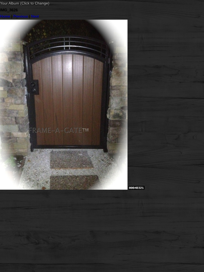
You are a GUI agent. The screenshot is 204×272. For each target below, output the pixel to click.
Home (5, 16)
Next (35, 16)
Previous (20, 16)
